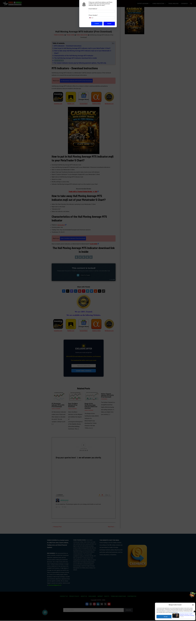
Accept (165, 616)
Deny (184, 616)
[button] (193, 605)
